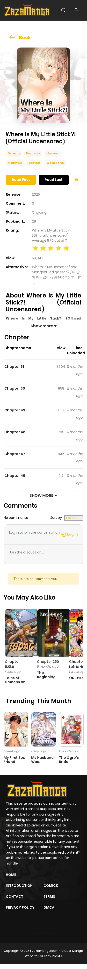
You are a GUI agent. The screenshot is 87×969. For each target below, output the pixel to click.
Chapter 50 (14, 388)
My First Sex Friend (14, 759)
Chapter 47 (14, 453)
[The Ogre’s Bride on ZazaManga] (71, 729)
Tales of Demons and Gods (16, 682)
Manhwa (15, 162)
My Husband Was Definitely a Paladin (42, 763)
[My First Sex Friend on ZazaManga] (16, 729)
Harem (52, 153)
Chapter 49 (14, 410)
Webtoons (55, 162)
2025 (36, 194)
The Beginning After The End (46, 678)
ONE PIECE (78, 677)
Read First (21, 179)
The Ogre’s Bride (69, 759)
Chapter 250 (48, 661)
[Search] (63, 10)
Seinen (34, 162)
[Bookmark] (76, 179)
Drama (14, 153)
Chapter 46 (14, 475)
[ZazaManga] (27, 10)
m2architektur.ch (43, 932)
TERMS (49, 896)
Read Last (54, 179)
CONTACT (14, 896)
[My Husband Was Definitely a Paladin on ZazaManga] (43, 729)
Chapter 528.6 (12, 664)
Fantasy (33, 153)
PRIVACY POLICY (20, 907)
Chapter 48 (14, 432)
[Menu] (77, 10)
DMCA (49, 907)
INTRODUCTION (19, 885)
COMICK (51, 885)
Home (11, 874)
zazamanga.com (45, 951)
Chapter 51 (14, 366)
